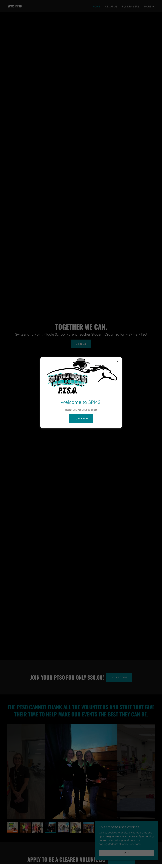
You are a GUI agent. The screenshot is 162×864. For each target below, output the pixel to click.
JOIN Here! (81, 418)
